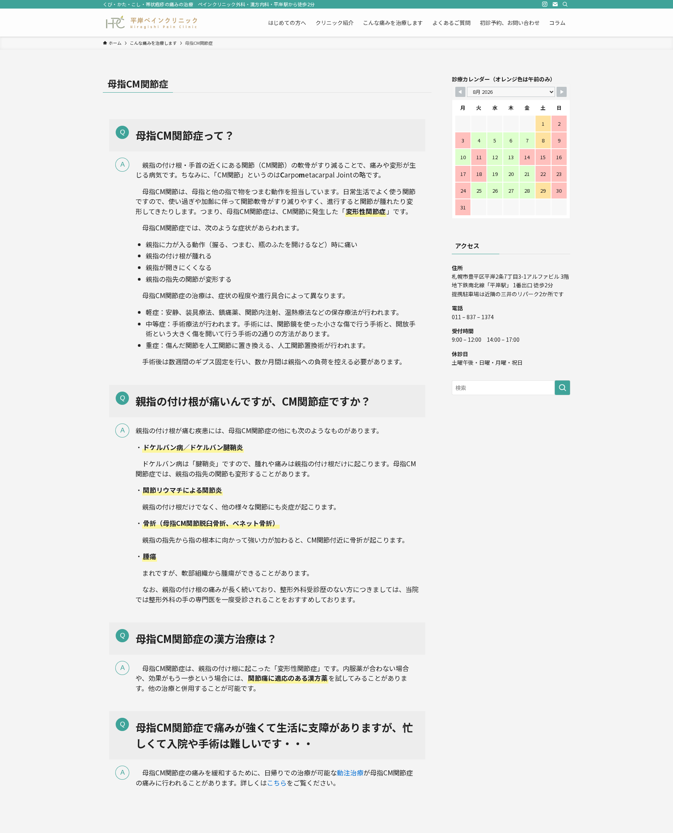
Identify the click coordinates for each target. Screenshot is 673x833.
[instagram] (545, 4)
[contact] (555, 4)
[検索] (565, 4)
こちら (277, 782)
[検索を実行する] (562, 387)
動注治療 (350, 772)
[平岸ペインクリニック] (151, 22)
